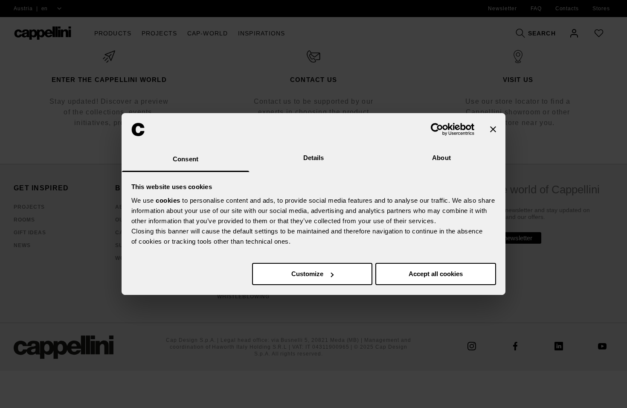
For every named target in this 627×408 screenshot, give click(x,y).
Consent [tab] (185, 159)
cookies (168, 200)
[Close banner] (493, 129)
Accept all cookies (436, 273)
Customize (307, 273)
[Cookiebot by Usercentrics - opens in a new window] (437, 129)
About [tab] (441, 157)
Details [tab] (313, 157)
